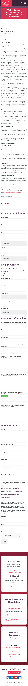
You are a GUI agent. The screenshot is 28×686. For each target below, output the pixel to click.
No (3, 275)
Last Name (4, 437)
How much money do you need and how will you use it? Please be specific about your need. (13, 375)
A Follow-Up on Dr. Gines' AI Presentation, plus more (12, 620)
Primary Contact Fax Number (8, 474)
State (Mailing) (4, 293)
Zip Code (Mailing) (5, 301)
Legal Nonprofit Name (7, 196)
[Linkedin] (12, 677)
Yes (4, 273)
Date (2, 524)
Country (3, 255)
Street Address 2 (5, 224)
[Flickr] (19, 677)
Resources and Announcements (14, 647)
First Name (4, 429)
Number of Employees (7, 329)
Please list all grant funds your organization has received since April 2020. (12, 406)
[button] (25, 2)
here (17, 639)
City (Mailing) (4, 285)
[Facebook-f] (8, 677)
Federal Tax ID (5, 203)
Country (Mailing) (5, 308)
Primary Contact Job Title (7, 444)
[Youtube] (16, 677)
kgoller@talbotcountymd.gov (14, 572)
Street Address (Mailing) (7, 278)
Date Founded (5, 337)
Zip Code (3, 247)
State (3, 239)
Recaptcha (3, 531)
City (2, 232)
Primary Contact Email (7, 467)
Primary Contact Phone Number (9, 452)
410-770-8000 (14, 570)
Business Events (14, 657)
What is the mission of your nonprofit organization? (14, 322)
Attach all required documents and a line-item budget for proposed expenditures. (12, 393)
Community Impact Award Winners (14, 654)
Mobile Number (5, 459)
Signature (3, 516)
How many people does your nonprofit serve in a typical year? (12, 345)
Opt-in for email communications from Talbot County (14, 483)
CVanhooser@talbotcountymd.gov (12, 192)
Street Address (5, 217)
